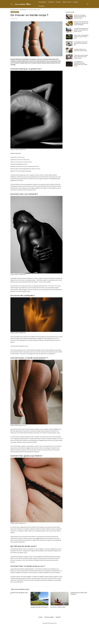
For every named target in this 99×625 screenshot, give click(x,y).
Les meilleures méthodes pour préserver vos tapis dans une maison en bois (81, 30)
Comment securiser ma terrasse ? (39, 607)
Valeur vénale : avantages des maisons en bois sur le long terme (81, 37)
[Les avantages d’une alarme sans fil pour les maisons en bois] (69, 43)
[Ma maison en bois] (25, 4)
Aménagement (15, 11)
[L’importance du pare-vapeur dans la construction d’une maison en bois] (69, 56)
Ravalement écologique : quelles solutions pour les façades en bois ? (80, 17)
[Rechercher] (87, 4)
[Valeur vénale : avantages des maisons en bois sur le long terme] (69, 36)
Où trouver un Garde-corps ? (58, 607)
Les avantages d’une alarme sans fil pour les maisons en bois (81, 43)
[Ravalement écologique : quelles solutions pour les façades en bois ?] (69, 16)
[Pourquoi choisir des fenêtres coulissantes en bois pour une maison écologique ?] (69, 23)
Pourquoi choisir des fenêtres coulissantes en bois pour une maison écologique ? (81, 23)
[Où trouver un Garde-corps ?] (60, 598)
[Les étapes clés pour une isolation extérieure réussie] (69, 50)
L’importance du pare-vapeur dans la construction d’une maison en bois (81, 57)
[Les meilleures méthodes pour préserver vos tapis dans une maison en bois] (69, 30)
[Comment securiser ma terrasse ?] (40, 598)
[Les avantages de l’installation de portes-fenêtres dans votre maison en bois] (69, 64)
